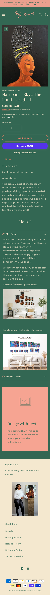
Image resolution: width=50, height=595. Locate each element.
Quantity (6, 122)
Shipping (6, 110)
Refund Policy (13, 544)
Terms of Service (14, 556)
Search (9, 531)
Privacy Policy (13, 537)
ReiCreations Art (20, 590)
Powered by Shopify (34, 590)
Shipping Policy (13, 550)
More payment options (25, 153)
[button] (3, 14)
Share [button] (8, 159)
